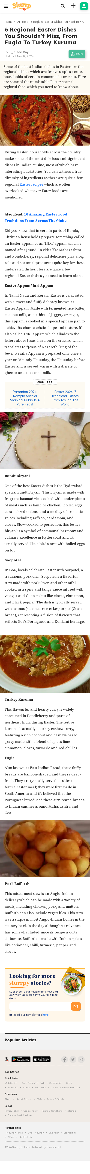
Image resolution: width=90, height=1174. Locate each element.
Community (55, 1083)
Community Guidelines (20, 1115)
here (45, 1014)
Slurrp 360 (13, 1087)
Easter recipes (31, 184)
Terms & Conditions (52, 1110)
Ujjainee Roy (18, 52)
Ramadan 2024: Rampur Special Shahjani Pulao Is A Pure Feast (25, 398)
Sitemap (71, 1110)
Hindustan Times (14, 1132)
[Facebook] (64, 1059)
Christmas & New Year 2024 (65, 1087)
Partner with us (55, 1099)
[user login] (84, 6)
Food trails (40, 1087)
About (8, 1099)
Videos (26, 1087)
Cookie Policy (30, 1110)
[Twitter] (72, 1059)
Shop (69, 1083)
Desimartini (69, 1132)
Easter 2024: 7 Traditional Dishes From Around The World (65, 398)
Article (21, 21)
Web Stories (11, 1083)
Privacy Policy (12, 1110)
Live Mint (53, 1132)
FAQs (39, 1099)
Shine (11, 1137)
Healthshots (25, 1137)
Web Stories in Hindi (33, 1083)
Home (8, 21)
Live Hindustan (36, 1132)
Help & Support (24, 1099)
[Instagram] (81, 1059)
